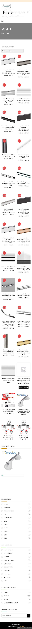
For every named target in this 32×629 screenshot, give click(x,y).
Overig (6, 599)
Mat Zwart (7, 577)
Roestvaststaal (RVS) (11, 602)
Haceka (6, 531)
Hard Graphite (9, 560)
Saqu (5, 535)
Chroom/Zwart (9, 550)
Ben (5, 514)
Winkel (22, 626)
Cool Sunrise (8, 553)
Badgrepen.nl (17, 12)
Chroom (6, 570)
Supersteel (7, 563)
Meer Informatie (23, 63)
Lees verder (23, 388)
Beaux (6, 504)
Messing (6, 596)
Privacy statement (13, 626)
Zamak (6, 592)
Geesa (6, 524)
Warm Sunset (8, 567)
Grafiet (6, 557)
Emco (5, 521)
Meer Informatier (8, 61)
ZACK (5, 538)
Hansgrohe (7, 507)
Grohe (6, 528)
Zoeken (28, 615)
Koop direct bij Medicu (23, 400)
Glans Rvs (7, 574)
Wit (5, 581)
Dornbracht (8, 517)
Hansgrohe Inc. (9, 511)
